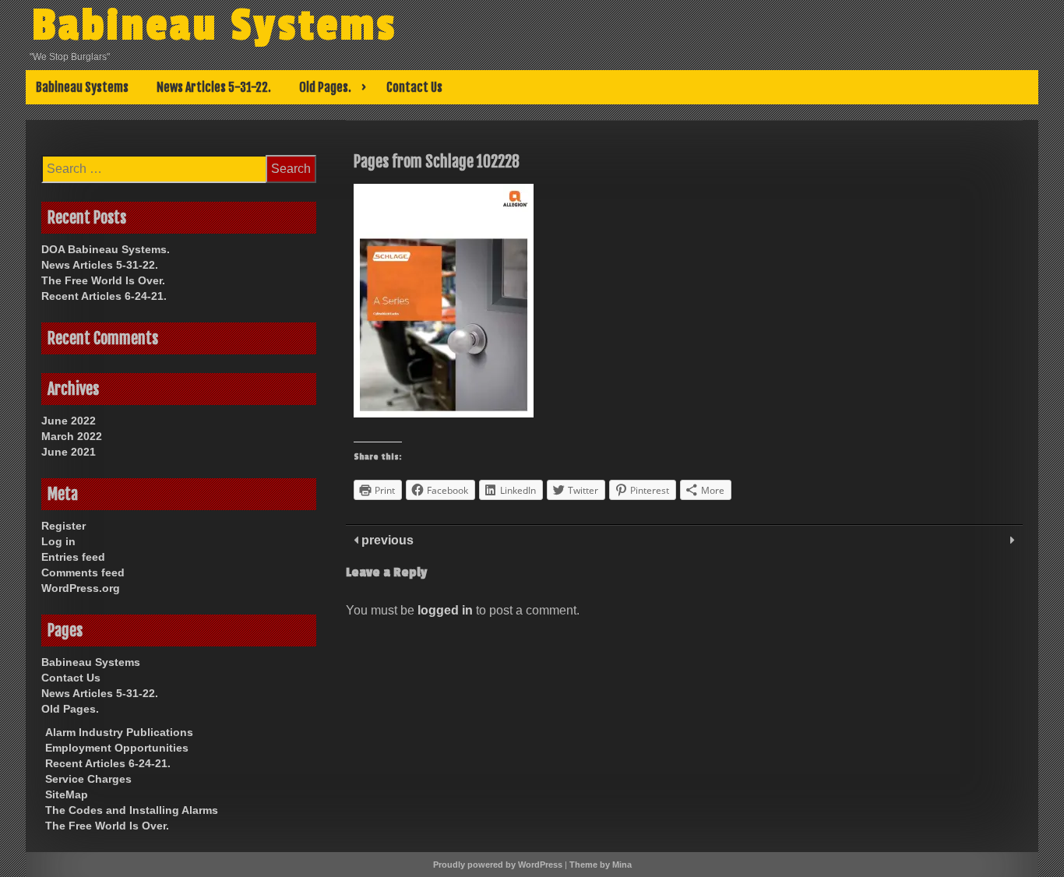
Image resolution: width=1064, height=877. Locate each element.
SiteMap (66, 794)
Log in (58, 541)
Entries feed (73, 557)
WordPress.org (80, 588)
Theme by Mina (600, 864)
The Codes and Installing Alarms (131, 810)
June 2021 (68, 452)
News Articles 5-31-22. (214, 87)
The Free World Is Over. (103, 280)
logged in (445, 610)
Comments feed (83, 572)
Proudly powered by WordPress (497, 864)
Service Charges (88, 779)
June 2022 (68, 420)
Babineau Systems (214, 25)
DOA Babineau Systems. (105, 249)
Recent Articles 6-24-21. (104, 296)
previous (386, 540)
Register (63, 526)
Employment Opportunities (116, 747)
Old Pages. (325, 87)
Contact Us (414, 87)
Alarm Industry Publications (119, 732)
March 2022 (71, 436)
